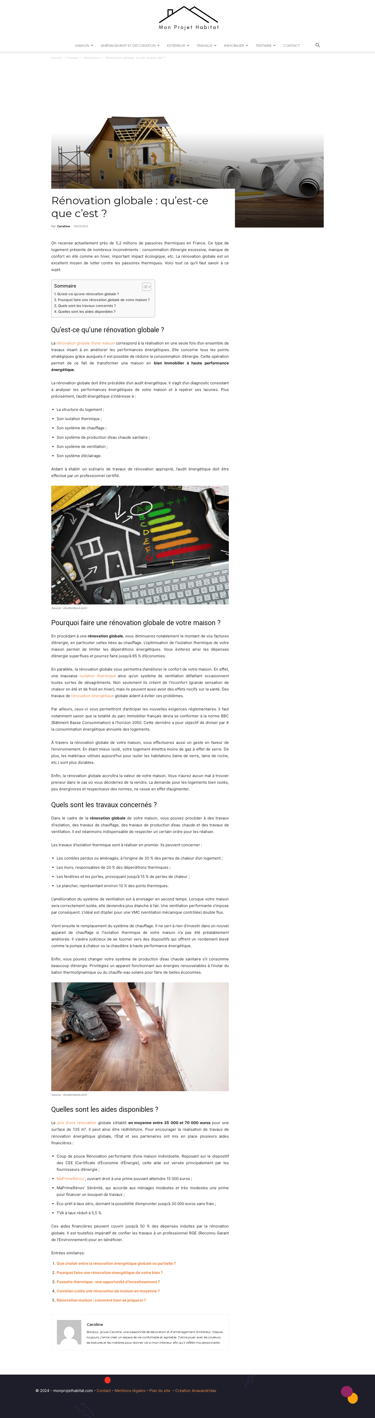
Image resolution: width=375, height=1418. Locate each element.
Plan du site (159, 1390)
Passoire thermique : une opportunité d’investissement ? (108, 1281)
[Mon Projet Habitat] (187, 19)
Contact (291, 45)
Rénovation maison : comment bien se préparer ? (101, 1300)
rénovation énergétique (92, 695)
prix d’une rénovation (76, 1122)
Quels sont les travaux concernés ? (87, 306)
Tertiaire (264, 45)
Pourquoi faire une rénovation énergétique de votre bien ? (110, 1272)
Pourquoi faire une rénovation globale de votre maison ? (104, 300)
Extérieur (176, 45)
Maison (82, 45)
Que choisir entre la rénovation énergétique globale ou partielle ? (116, 1263)
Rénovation (92, 57)
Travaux (204, 45)
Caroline (63, 226)
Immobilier (234, 45)
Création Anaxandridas (195, 1390)
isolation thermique (98, 675)
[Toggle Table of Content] (144, 286)
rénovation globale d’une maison (85, 343)
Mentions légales (130, 1390)
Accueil (56, 57)
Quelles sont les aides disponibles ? (87, 311)
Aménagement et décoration (128, 45)
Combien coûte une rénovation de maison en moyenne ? (108, 1291)
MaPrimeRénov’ (71, 1178)
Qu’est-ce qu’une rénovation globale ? (88, 294)
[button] (317, 45)
